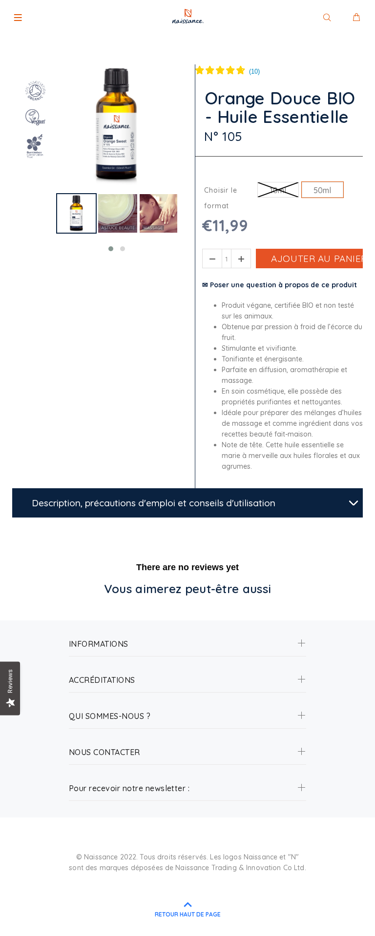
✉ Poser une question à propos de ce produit (279, 284)
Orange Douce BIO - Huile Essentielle (280, 107)
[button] (111, 249)
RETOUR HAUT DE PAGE (188, 914)
